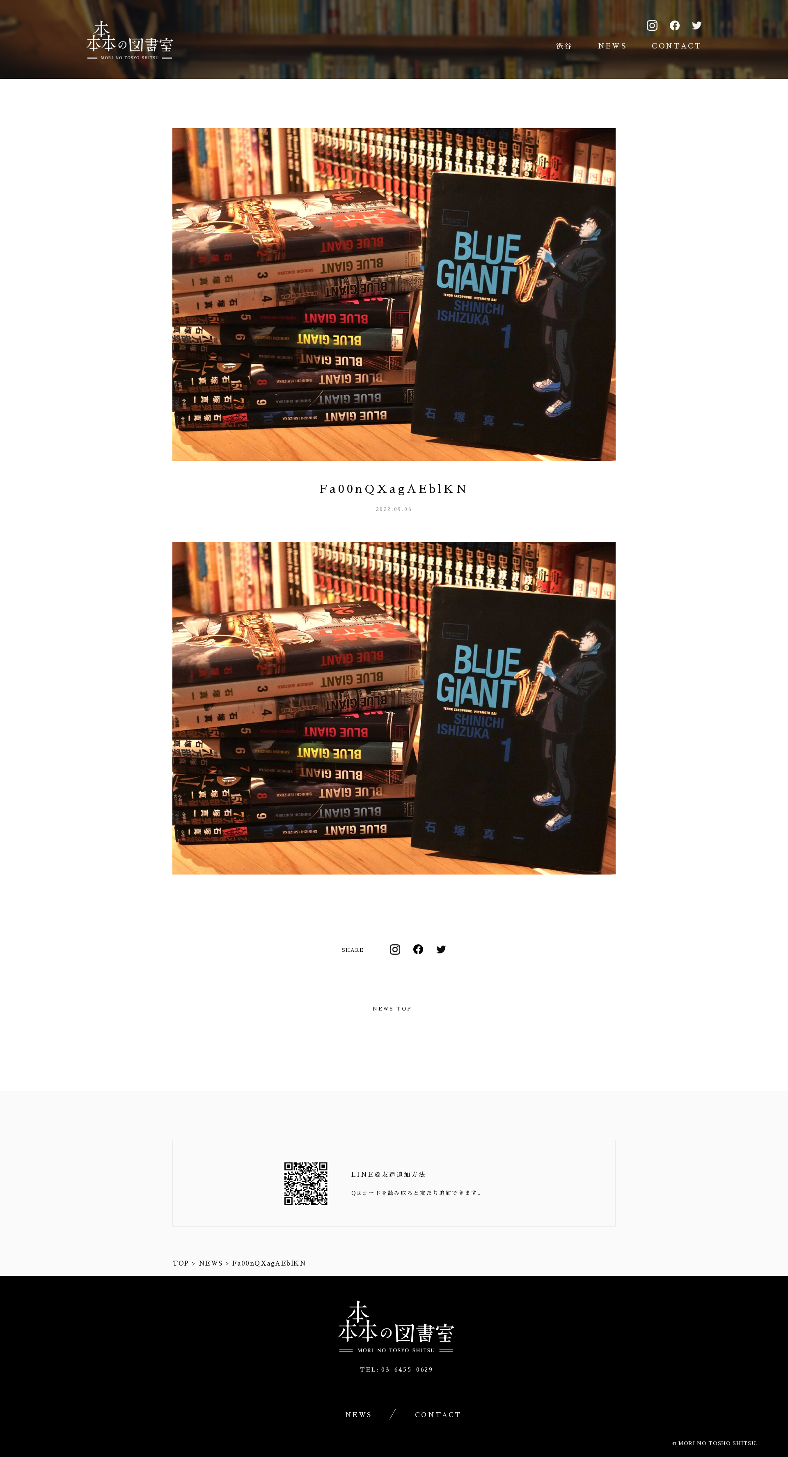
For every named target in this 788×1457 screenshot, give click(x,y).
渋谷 (564, 46)
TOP (180, 1263)
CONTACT (677, 46)
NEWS (612, 46)
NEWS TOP (392, 1008)
